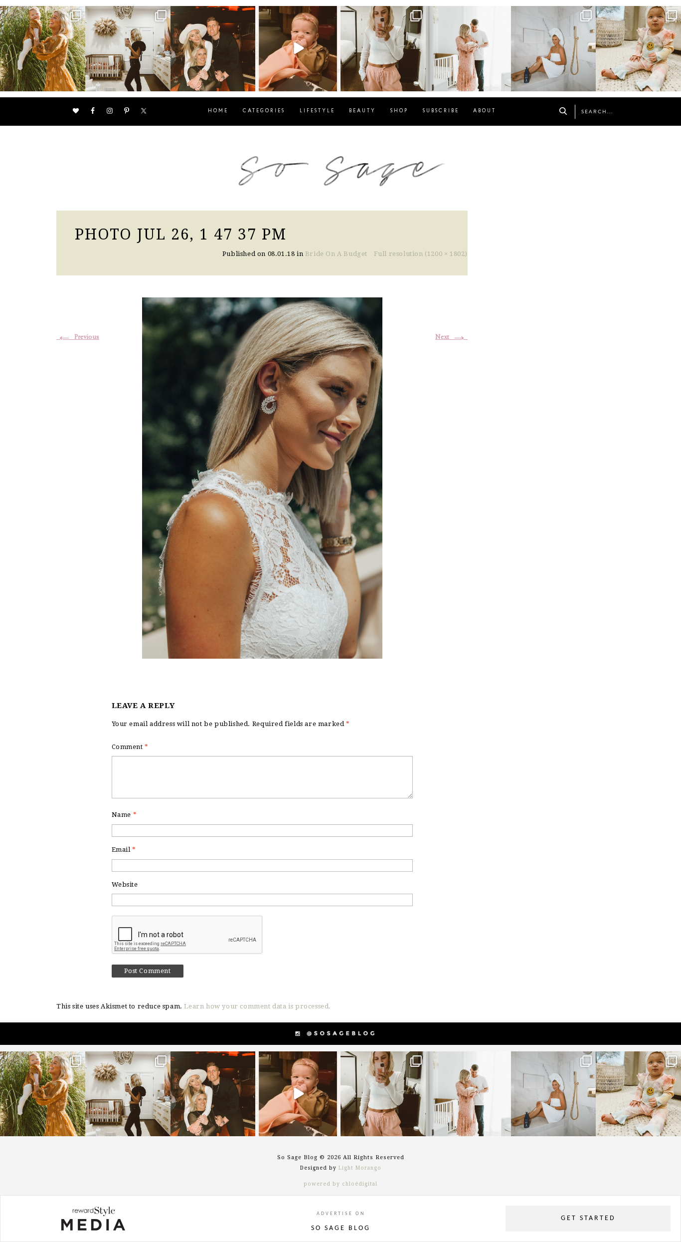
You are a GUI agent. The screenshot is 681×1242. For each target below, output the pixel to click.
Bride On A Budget (336, 253)
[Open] (42, 48)
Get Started (588, 1218)
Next (451, 337)
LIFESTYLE (317, 111)
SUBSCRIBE (441, 111)
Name (124, 814)
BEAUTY (362, 111)
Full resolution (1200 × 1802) (421, 253)
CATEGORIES (264, 111)
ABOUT (484, 111)
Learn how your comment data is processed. (257, 1006)
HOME (218, 111)
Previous (77, 337)
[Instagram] (76, 81)
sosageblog (41, 14)
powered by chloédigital (340, 1184)
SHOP (399, 111)
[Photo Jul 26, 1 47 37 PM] (262, 476)
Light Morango (360, 1168)
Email (124, 849)
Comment (130, 746)
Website (125, 884)
